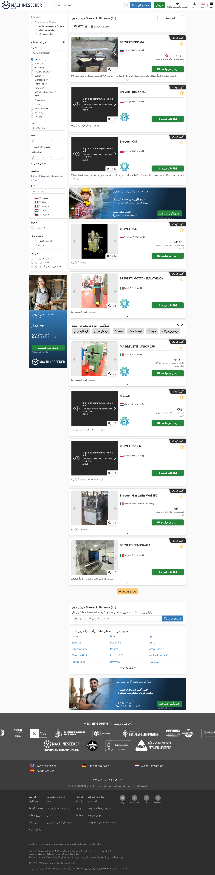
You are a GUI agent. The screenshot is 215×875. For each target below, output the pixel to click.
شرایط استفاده (83, 868)
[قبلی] (74, 55)
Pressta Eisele (43, 71)
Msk (112, 636)
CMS (38, 96)
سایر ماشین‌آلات (44, 33)
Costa (39, 104)
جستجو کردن (142, 5)
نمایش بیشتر (129, 667)
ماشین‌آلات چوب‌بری (46, 21)
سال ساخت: (36, 151)
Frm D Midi (78, 662)
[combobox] (48, 191)
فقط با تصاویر (43, 258)
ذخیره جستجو (128, 591)
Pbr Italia (115, 642)
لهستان (43, 197)
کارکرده (39, 227)
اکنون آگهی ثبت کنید (169, 213)
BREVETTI (41, 59)
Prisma (114, 649)
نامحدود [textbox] (38, 191)
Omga (152, 331)
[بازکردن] (127, 79)
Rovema (115, 662)
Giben (39, 87)
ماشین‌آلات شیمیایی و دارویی (50, 25)
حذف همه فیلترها (101, 26)
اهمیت (171, 18)
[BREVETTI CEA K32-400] (94, 557)
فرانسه (43, 205)
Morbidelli (41, 79)
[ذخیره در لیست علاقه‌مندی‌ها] (182, 43)
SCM (39, 63)
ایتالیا (42, 201)
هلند (42, 210)
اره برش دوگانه (170, 331)
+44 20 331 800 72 (45, 766)
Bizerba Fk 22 (79, 649)
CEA (38, 116)
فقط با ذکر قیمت (42, 146)
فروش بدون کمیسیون (48, 347)
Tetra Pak (41, 83)
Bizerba (76, 642)
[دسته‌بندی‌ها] (46, 5)
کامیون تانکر (141, 785)
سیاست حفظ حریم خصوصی (102, 868)
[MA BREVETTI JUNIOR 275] (94, 359)
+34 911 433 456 (44, 771)
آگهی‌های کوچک (44, 240)
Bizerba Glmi (79, 655)
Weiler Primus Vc (159, 655)
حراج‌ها (39, 244)
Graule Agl (135, 331)
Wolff (39, 112)
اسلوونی (44, 214)
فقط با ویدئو (42, 262)
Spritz (152, 636)
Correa (40, 100)
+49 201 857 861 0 (98, 766)
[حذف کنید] (127, 5)
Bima (75, 636)
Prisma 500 (116, 655)
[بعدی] (115, 55)
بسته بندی (154, 662)
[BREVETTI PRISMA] (94, 54)
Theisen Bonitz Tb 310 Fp (81, 785)
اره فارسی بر (81, 331)
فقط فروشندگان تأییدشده (48, 266)
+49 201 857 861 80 (152, 766)
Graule (119, 331)
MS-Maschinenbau (46, 92)
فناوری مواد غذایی (44, 29)
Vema (152, 642)
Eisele (39, 67)
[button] (211, 5)
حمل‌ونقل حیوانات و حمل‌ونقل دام (115, 785)
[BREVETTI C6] (94, 241)
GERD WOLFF (43, 108)
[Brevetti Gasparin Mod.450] (94, 508)
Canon (39, 75)
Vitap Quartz (156, 649)
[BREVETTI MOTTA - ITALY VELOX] (94, 291)
